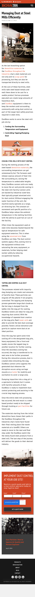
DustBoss (9, 103)
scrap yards (19, 77)
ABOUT (17, 567)
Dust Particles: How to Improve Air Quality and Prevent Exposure (15, 542)
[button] (32, 5)
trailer (14, 372)
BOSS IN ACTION (17, 565)
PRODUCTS (17, 562)
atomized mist (15, 236)
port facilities (23, 406)
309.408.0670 (7, 2)
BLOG (17, 570)
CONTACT (17, 573)
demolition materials (13, 68)
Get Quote (18, 2)
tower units (23, 320)
